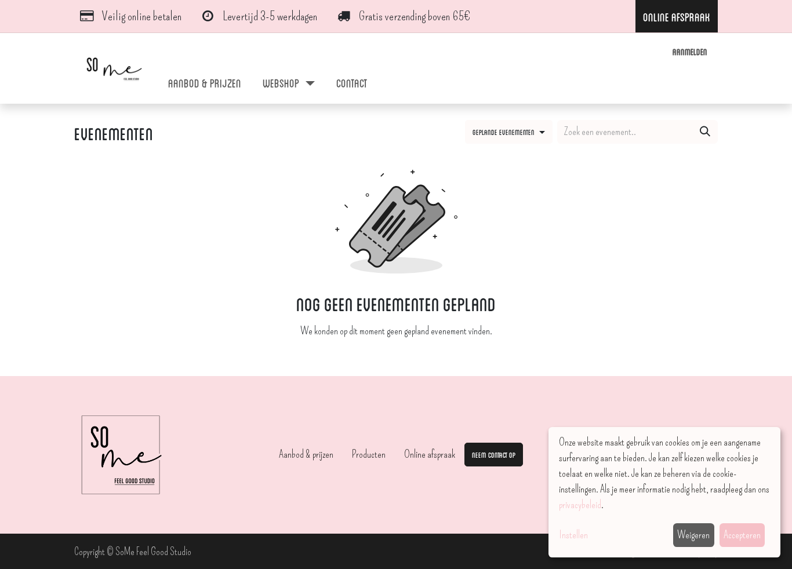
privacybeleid (580, 504)
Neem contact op (493, 454)
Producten (369, 454)
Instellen (573, 534)
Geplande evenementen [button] (504, 131)
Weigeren (693, 534)
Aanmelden (690, 51)
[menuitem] (205, 82)
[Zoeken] (705, 132)
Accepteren (742, 534)
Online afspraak (429, 454)
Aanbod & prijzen (306, 454)
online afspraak (676, 16)
